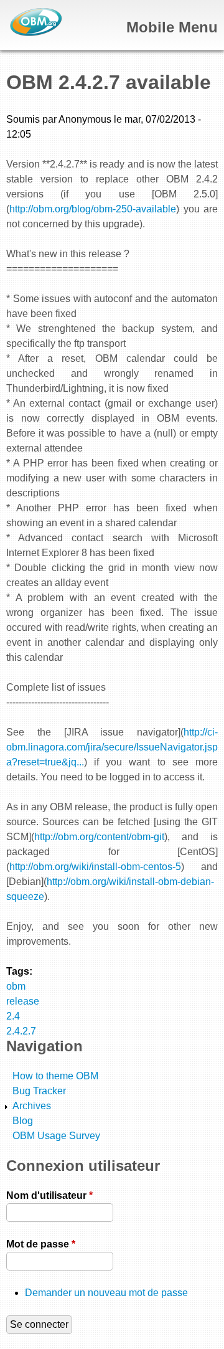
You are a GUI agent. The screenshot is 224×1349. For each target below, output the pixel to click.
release (22, 1001)
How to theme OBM (55, 1076)
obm (16, 986)
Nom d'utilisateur (49, 1195)
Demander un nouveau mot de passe (106, 1292)
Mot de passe (40, 1244)
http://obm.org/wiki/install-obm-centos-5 (95, 866)
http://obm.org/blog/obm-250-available (92, 209)
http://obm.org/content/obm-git (99, 836)
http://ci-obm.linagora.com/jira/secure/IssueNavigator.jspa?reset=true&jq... (112, 747)
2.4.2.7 (21, 1031)
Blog (22, 1120)
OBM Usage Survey (56, 1135)
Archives (31, 1105)
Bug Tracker (39, 1091)
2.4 (13, 1016)
